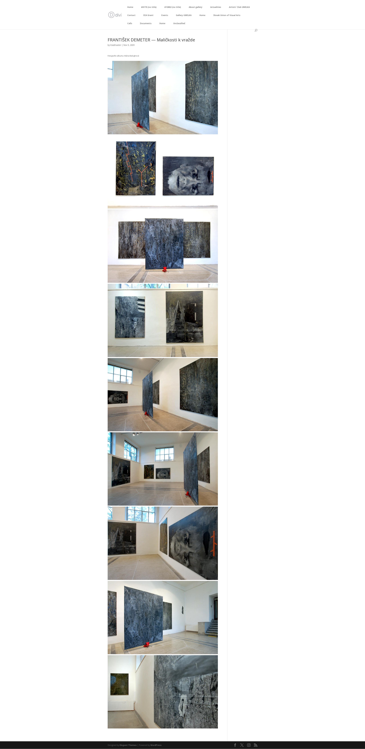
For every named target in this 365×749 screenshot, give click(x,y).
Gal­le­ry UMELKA (183, 15)
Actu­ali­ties (215, 7)
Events (164, 15)
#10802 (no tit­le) (172, 7)
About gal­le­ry (195, 7)
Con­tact (131, 15)
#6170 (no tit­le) (148, 7)
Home (130, 7)
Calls (129, 23)
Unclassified (179, 23)
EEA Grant (148, 15)
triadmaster (115, 45)
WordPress (156, 745)
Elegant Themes (128, 745)
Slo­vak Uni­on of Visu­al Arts (226, 15)
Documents (145, 23)
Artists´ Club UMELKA (239, 7)
